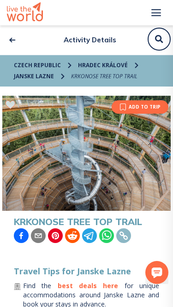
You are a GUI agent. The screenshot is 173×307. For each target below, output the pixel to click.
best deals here (88, 285)
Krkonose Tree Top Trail (104, 76)
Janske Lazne (34, 76)
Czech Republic (37, 65)
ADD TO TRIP (145, 107)
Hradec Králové (103, 65)
